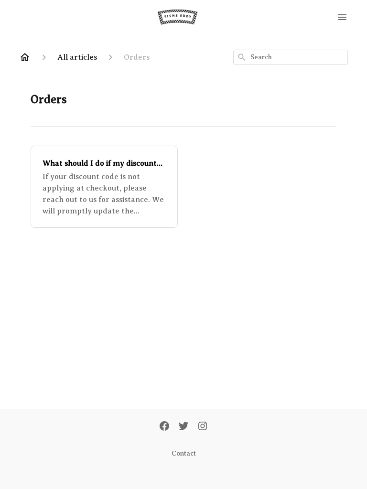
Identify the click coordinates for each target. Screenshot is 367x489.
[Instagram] (202, 427)
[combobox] (290, 57)
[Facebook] (164, 427)
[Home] (25, 57)
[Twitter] (183, 427)
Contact (184, 453)
